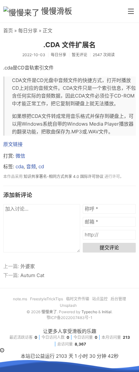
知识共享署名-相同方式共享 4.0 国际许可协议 (63, 176)
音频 (31, 166)
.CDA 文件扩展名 (69, 45)
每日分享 (27, 30)
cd (41, 166)
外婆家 (27, 266)
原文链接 (13, 144)
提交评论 (109, 247)
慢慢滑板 (56, 11)
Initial (107, 311)
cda (20, 166)
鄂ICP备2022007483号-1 (69, 317)
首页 (8, 30)
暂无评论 (79, 54)
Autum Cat (32, 275)
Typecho (89, 311)
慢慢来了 (49, 311)
